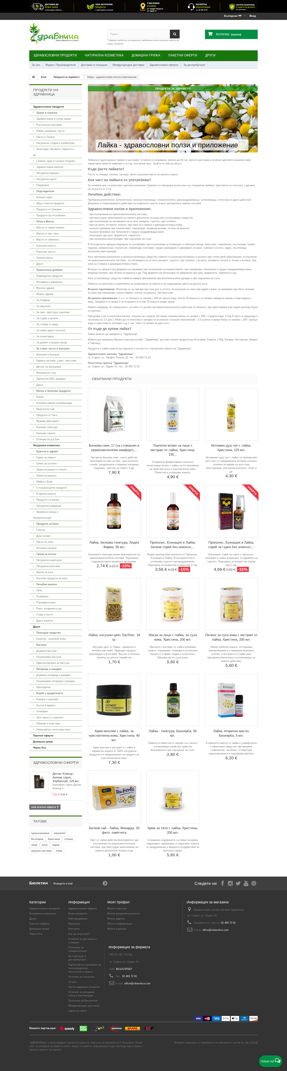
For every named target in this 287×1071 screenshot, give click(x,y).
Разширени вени (46, 602)
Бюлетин (38, 883)
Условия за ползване (81, 976)
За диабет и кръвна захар (51, 342)
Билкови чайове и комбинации (54, 403)
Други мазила (44, 620)
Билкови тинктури (46, 427)
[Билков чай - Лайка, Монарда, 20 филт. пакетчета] (114, 797)
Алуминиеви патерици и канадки (55, 681)
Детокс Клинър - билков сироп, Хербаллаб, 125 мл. (66, 777)
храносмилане (40, 833)
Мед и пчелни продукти (50, 203)
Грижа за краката (46, 475)
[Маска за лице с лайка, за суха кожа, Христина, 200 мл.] (172, 604)
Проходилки (43, 687)
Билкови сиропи (45, 433)
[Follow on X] (238, 883)
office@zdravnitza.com (215, 930)
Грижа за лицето (46, 457)
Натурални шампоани (49, 560)
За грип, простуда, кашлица (52, 312)
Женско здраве (45, 288)
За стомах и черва (47, 324)
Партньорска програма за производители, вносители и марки (84, 968)
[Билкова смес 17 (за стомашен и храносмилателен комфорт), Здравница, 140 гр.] (114, 414)
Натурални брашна (47, 173)
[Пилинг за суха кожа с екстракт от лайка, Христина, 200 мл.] (231, 604)
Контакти (74, 928)
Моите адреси (116, 918)
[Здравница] (143, 6)
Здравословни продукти (55, 55)
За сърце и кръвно (47, 318)
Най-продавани (77, 918)
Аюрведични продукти (49, 275)
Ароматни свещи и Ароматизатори (45, 514)
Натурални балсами (48, 566)
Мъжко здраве (44, 294)
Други (210, 55)
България (37, 839)
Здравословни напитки (49, 167)
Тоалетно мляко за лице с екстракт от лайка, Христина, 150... (173, 450)
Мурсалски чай (45, 409)
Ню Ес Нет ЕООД (247, 1042)
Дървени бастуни (46, 650)
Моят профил (118, 902)
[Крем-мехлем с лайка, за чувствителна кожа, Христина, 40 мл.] (114, 700)
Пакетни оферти (182, 55)
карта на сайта (77, 1010)
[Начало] (33, 77)
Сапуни (40, 529)
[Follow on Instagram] (230, 883)
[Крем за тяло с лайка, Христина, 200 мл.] (172, 797)
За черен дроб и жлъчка (50, 330)
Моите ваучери (116, 928)
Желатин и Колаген (47, 354)
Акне (39, 590)
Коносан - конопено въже (51, 638)
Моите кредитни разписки (123, 913)
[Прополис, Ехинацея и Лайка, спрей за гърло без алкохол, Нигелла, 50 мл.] (231, 511)
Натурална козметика (104, 55)
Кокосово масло (45, 251)
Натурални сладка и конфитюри (55, 143)
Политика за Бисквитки (83, 1000)
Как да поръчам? (79, 933)
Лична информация (119, 923)
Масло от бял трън (47, 233)
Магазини (74, 923)
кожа (59, 850)
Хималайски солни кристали (53, 729)
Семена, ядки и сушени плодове (55, 160)
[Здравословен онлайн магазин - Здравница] (65, 34)
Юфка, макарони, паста (50, 130)
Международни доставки (128, 64)
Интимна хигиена (46, 548)
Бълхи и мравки (45, 705)
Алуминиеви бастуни (48, 656)
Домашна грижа (146, 55)
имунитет (60, 833)
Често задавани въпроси (84, 987)
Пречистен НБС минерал (51, 378)
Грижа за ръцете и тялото (51, 469)
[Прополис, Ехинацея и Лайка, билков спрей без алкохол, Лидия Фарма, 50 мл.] (172, 511)
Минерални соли (46, 372)
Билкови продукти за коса (51, 578)
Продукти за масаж (47, 499)
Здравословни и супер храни (53, 118)
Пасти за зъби (44, 541)
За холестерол (45, 336)
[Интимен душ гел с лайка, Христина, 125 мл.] (231, 414)
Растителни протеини (49, 124)
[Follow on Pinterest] (253, 883)
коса (44, 844)
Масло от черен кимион (50, 227)
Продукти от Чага (46, 415)
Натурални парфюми (48, 505)
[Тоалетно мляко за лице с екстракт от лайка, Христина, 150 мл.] (172, 414)
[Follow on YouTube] (246, 883)
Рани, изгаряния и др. (49, 608)
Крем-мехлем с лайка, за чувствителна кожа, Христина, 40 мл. (114, 735)
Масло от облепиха (47, 239)
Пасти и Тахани (45, 136)
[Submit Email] (105, 883)
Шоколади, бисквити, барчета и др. (53, 152)
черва (55, 844)
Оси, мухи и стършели (49, 717)
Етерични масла (46, 493)
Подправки (42, 185)
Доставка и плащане (94, 64)
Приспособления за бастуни (52, 662)
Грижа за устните (46, 463)
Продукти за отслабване (50, 215)
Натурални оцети (46, 179)
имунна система (41, 850)
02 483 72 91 (228, 922)
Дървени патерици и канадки (53, 675)
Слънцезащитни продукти (51, 487)
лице (34, 844)
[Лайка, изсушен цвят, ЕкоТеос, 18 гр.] (114, 604)
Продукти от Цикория (49, 209)
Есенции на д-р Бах (48, 439)
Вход (253, 15)
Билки (40, 396)
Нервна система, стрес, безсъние (56, 360)
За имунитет (43, 306)
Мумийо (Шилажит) (47, 421)
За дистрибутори (194, 64)
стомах (68, 839)
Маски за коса (44, 572)
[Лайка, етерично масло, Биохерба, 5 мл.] (231, 700)
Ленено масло (44, 257)
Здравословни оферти (164, 64)
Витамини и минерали (49, 281)
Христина (54, 839)
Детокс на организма (48, 366)
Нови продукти (77, 913)
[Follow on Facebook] (222, 883)
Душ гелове (43, 535)
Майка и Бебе (44, 481)
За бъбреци (43, 300)
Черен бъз (39, 747)
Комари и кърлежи (47, 699)
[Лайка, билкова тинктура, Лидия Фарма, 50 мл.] (114, 511)
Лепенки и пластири (48, 723)
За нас (36, 64)
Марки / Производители (60, 64)
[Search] (175, 34)
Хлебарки (42, 711)
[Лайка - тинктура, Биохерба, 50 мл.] (172, 700)
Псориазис (42, 596)
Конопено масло (46, 245)
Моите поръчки (117, 908)
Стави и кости (44, 614)
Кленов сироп (44, 197)
